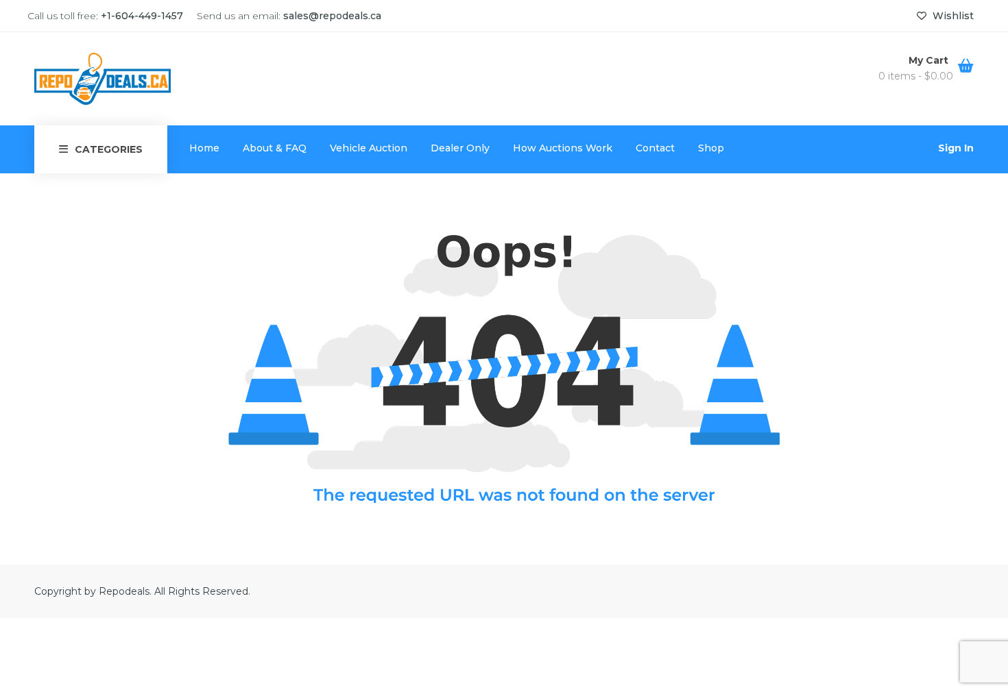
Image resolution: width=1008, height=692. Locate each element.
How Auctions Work (562, 148)
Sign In (956, 148)
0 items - (915, 76)
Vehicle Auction (368, 148)
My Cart (930, 60)
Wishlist (952, 16)
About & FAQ (275, 148)
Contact (655, 148)
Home (204, 148)
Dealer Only (460, 148)
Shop (711, 148)
